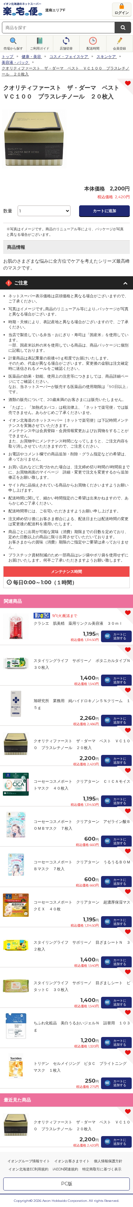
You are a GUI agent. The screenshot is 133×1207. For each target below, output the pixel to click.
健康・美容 (31, 56)
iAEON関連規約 (65, 1169)
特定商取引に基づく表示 (101, 1169)
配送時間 (93, 48)
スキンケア (106, 56)
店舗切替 (66, 48)
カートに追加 (104, 210)
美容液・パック (15, 62)
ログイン (122, 12)
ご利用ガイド (39, 48)
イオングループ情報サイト (28, 1161)
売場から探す (13, 48)
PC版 (66, 1184)
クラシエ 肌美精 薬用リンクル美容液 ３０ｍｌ (78, 623)
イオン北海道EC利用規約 (28, 1169)
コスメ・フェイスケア (68, 56)
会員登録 (119, 48)
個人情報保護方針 (108, 1161)
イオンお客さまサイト (72, 1161)
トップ (7, 56)
